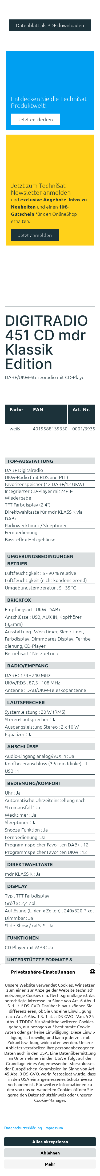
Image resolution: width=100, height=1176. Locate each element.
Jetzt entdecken (35, 119)
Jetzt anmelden (35, 235)
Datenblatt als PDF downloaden (50, 25)
